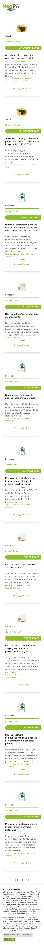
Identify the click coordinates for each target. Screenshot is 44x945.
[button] (40, 8)
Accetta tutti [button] (9, 940)
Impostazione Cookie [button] (11, 935)
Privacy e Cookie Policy (21, 922)
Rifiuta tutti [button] (27, 935)
